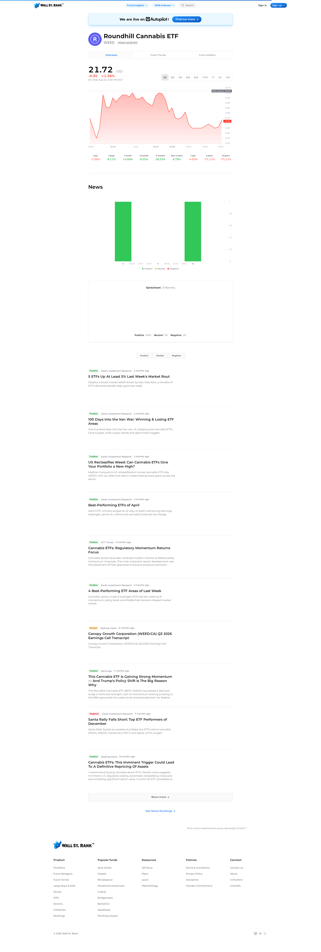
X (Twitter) (236, 879)
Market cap (127, 43)
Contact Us (236, 867)
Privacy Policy (194, 873)
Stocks (58, 891)
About (233, 873)
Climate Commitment (199, 885)
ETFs (56, 897)
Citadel (102, 873)
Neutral (160, 355)
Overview (111, 55)
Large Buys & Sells (64, 885)
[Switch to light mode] (260, 933)
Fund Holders (207, 55)
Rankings (59, 915)
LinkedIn (235, 885)
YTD (205, 77)
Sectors (58, 903)
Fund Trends (158, 55)
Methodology (150, 885)
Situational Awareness (111, 885)
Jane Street (105, 867)
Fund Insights (135, 5)
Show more (158, 797)
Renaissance (105, 879)
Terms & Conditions (197, 867)
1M (180, 77)
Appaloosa (104, 909)
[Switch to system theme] (255, 933)
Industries (60, 909)
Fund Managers (63, 873)
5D (173, 77)
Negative (176, 355)
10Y (228, 77)
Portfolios (59, 867)
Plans (145, 873)
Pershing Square (108, 915)
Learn (145, 879)
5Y (220, 77)
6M (196, 77)
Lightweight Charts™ (234, 828)
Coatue (102, 891)
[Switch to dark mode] (265, 933)
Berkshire (104, 903)
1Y (213, 77)
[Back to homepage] (49, 5)
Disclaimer (192, 879)
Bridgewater (105, 897)
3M (188, 77)
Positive (144, 355)
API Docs (147, 867)
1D (165, 77)
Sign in (262, 5)
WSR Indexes (163, 5)
